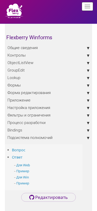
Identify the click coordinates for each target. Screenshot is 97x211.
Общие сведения (23, 47)
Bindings (15, 130)
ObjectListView (20, 62)
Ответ (17, 157)
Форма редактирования (29, 92)
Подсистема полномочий (30, 137)
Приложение (19, 100)
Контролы (17, 55)
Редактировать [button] (51, 197)
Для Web (23, 165)
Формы (14, 85)
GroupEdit (16, 70)
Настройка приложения (29, 107)
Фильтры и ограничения (29, 115)
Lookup (14, 77)
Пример (22, 171)
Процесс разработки (27, 122)
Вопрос (18, 149)
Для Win (22, 177)
